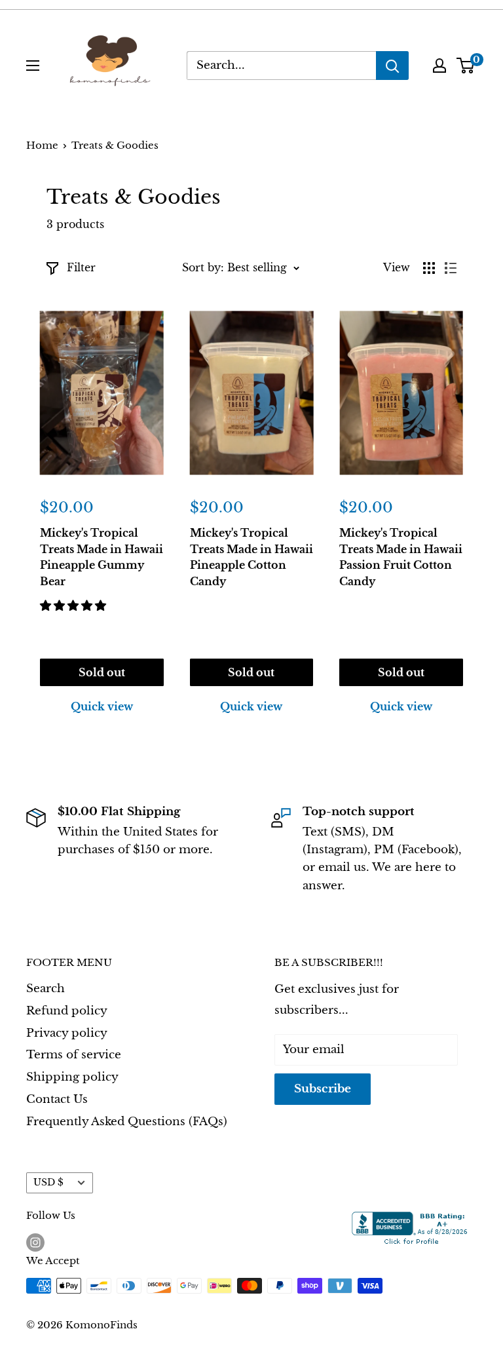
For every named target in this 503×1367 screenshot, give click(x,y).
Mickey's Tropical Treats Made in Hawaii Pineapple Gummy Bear (101, 557)
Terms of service (73, 1055)
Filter (81, 267)
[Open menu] (32, 65)
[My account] (439, 65)
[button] (74, 606)
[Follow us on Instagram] (35, 1242)
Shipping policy (72, 1077)
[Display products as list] (450, 268)
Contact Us (57, 1099)
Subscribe (322, 1089)
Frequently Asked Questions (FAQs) (126, 1121)
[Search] (392, 65)
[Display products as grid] (429, 268)
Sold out (102, 672)
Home (42, 145)
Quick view (102, 706)
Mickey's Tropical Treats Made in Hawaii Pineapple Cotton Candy (251, 557)
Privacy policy (66, 1033)
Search (45, 988)
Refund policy (66, 1011)
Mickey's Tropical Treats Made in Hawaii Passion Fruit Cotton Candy (400, 557)
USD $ (48, 1182)
